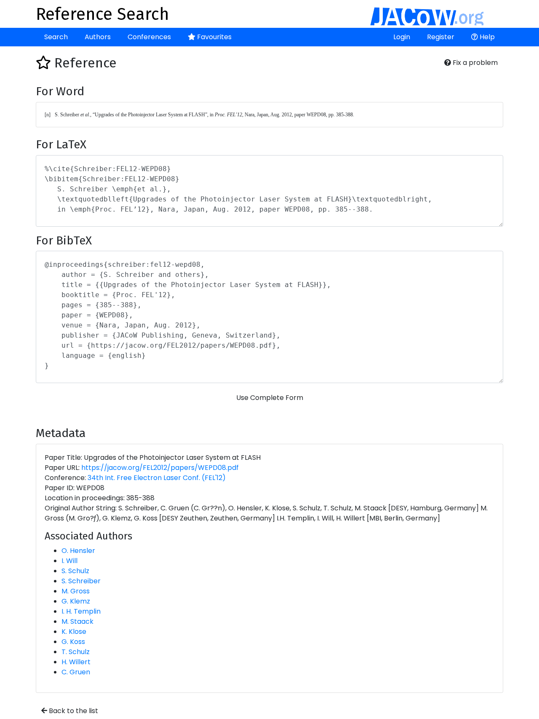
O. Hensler (78, 550)
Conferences (149, 37)
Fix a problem (474, 62)
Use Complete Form (269, 397)
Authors (98, 37)
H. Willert (76, 662)
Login (401, 37)
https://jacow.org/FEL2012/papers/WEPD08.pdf (160, 467)
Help (486, 37)
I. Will (69, 561)
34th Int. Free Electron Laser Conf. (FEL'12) (157, 478)
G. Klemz (75, 601)
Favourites (213, 37)
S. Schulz (75, 571)
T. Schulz (75, 652)
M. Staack (77, 621)
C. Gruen (75, 672)
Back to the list (72, 711)
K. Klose (73, 631)
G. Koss (73, 642)
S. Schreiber (81, 581)
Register (440, 37)
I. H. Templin (81, 611)
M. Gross (75, 591)
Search (56, 37)
